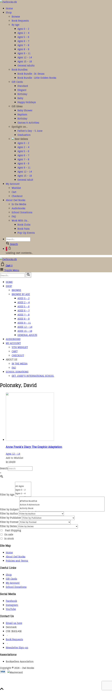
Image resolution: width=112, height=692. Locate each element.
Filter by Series (8, 526)
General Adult (25, 180)
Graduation (24, 135)
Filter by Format (9, 522)
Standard (23, 86)
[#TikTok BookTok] (62, 501)
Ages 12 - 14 (13, 454)
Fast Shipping (13, 530)
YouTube (11, 609)
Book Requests (20, 21)
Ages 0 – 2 (23, 29)
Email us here (14, 623)
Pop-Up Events (26, 233)
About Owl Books (15, 200)
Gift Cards (17, 82)
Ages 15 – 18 (25, 61)
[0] (23, 483)
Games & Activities (28, 123)
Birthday (22, 94)
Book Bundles (20, 70)
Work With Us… (20, 221)
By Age (15, 25)
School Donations (22, 212)
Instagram (12, 605)
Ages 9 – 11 (24, 53)
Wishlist (16, 188)
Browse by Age (21, 294)
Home (9, 8)
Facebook (11, 601)
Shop (9, 12)
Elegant (22, 90)
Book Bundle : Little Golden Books (37, 78)
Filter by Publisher (10, 518)
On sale (8, 534)
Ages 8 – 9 (23, 49)
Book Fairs (24, 229)
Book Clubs (24, 225)
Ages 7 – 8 (23, 45)
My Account (13, 184)
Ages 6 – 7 (23, 41)
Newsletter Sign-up (17, 648)
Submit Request (42, 685)
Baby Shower (25, 110)
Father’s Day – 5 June (30, 131)
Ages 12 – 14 (25, 57)
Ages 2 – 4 (23, 33)
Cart (14, 192)
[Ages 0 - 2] (23, 490)
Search (4, 468)
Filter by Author (9, 513)
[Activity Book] (62, 508)
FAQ (14, 216)
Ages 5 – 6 (23, 37)
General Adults (26, 66)
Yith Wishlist (20, 347)
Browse (16, 17)
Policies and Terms (17, 561)
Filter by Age (7, 495)
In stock (9, 539)
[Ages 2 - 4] (23, 493)
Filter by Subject (9, 509)
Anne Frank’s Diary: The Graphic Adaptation (34, 446)
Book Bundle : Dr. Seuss (31, 74)
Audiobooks (18, 208)
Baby (20, 98)
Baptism (22, 114)
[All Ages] (23, 486)
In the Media (19, 204)
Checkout (17, 196)
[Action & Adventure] (62, 505)
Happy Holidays (27, 102)
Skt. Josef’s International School (33, 376)
